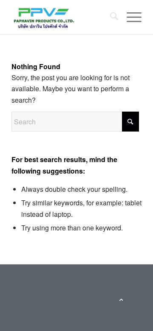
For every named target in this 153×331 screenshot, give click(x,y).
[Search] (110, 17)
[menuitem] (110, 17)
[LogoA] (63, 17)
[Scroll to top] (121, 299)
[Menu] (130, 17)
